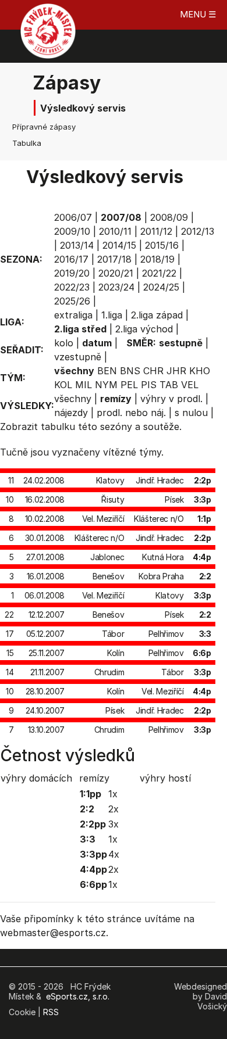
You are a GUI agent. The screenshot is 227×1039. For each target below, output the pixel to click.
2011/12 (156, 231)
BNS (130, 371)
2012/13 (197, 231)
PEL (129, 384)
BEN (107, 371)
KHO (199, 371)
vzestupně (77, 357)
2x (113, 809)
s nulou (191, 412)
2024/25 (161, 287)
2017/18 (114, 259)
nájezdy (71, 412)
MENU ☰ (198, 14)
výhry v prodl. (171, 398)
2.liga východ (144, 329)
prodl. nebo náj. (131, 412)
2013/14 (77, 245)
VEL (189, 384)
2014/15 (119, 245)
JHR (176, 371)
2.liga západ (157, 315)
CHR (153, 371)
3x (113, 824)
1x (113, 794)
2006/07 (73, 217)
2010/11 (115, 231)
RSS (51, 1012)
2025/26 (72, 301)
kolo (63, 343)
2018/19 (157, 259)
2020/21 (115, 273)
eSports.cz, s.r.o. (77, 996)
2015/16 (162, 245)
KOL (63, 384)
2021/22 (159, 273)
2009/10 (72, 231)
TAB (168, 384)
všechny (72, 398)
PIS (149, 384)
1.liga (111, 315)
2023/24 (116, 287)
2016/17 (71, 259)
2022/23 (72, 287)
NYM (106, 384)
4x (113, 854)
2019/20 (72, 273)
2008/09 (169, 217)
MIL (83, 384)
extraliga (73, 315)
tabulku (58, 426)
